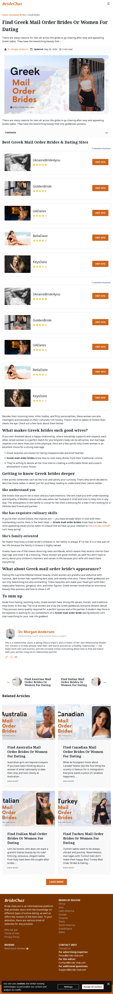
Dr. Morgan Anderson (18, 49)
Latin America (66, 910)
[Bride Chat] (12, 3)
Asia (61, 907)
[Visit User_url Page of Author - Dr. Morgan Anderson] (6, 657)
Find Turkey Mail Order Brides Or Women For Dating (83, 838)
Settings (68, 987)
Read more (12, 781)
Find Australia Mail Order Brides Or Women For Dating (27, 751)
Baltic (62, 932)
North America (67, 925)
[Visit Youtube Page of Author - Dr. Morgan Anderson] (16, 657)
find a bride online (98, 525)
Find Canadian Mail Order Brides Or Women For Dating (83, 751)
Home (5, 14)
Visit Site (100, 162)
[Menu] (108, 3)
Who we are (11, 929)
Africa (62, 903)
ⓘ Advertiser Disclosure (101, 149)
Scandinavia (65, 928)
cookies (21, 983)
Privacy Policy (11, 937)
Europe (63, 914)
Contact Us (65, 948)
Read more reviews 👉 (16, 948)
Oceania (63, 918)
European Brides (18, 14)
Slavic (62, 921)
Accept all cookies (93, 987)
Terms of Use (11, 933)
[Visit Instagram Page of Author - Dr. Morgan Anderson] (11, 657)
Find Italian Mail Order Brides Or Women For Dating (27, 838)
